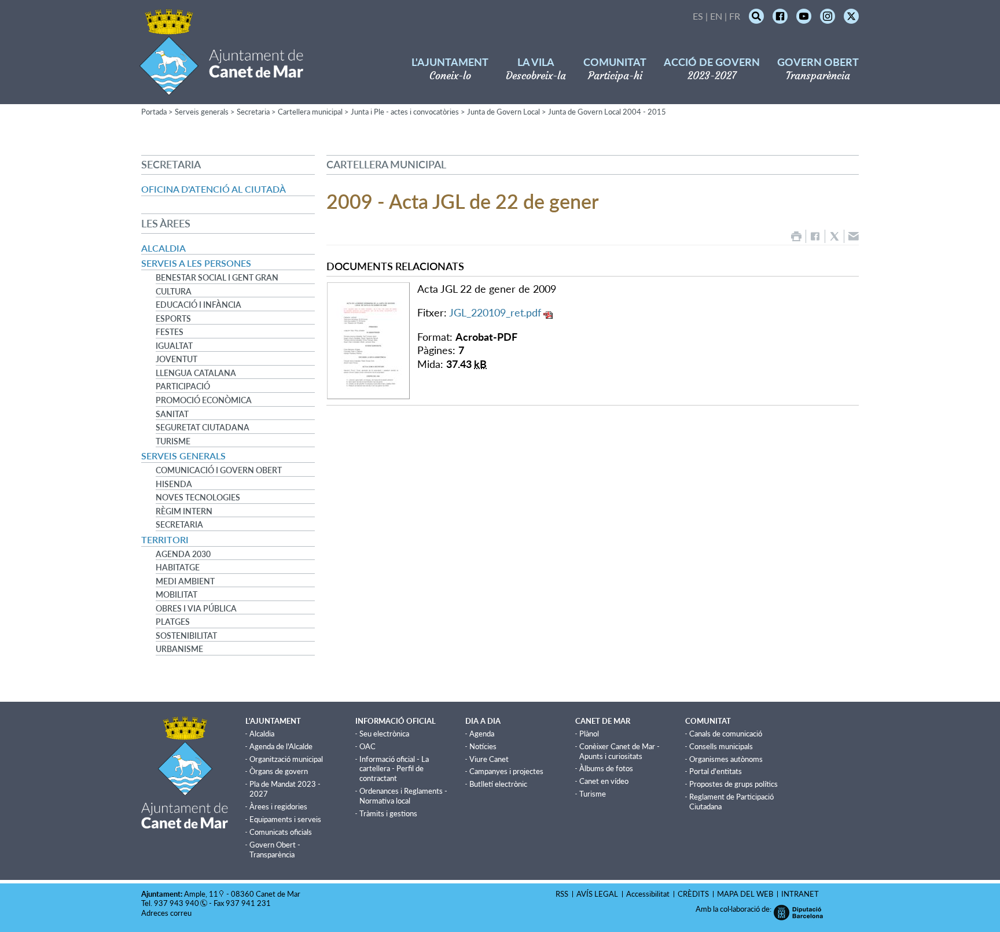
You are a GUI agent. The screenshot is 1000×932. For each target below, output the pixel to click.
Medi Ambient (185, 581)
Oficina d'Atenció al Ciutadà (213, 188)
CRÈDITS (693, 893)
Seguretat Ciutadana (202, 427)
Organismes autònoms (726, 759)
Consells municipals (721, 746)
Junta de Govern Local (503, 111)
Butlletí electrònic (498, 784)
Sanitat (172, 414)
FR (734, 15)
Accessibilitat (648, 893)
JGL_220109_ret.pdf (495, 312)
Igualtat (174, 346)
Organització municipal (286, 759)
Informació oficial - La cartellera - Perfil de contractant (394, 768)
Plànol (589, 733)
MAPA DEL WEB (745, 893)
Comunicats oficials (280, 832)
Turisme (173, 441)
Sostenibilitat (186, 635)
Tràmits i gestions (388, 813)
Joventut (176, 359)
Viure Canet (489, 759)
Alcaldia (163, 247)
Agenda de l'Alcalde (280, 746)
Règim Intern (184, 511)
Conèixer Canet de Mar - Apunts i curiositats (619, 751)
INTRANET (800, 893)
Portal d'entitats (715, 771)
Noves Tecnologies (198, 497)
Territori (165, 539)
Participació (183, 386)
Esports (173, 318)
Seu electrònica (384, 733)
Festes (169, 332)
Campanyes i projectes (506, 771)
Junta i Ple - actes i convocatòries (405, 111)
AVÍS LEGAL (597, 893)
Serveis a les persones (196, 262)
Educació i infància (198, 305)
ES (698, 15)
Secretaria (253, 111)
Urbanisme (179, 649)
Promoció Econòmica (204, 400)
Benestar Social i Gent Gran (217, 277)
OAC (367, 746)
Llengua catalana (196, 373)
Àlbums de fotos (606, 768)
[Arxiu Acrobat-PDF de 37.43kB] (368, 339)
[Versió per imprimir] (796, 236)
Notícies (483, 746)
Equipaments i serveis (285, 819)
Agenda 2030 (183, 554)
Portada (154, 111)
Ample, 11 (201, 893)
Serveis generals (202, 111)
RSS (562, 893)
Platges (173, 622)
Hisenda (174, 484)
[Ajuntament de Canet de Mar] (221, 88)
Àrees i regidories (278, 806)
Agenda (481, 733)
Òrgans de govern (278, 771)
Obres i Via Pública (196, 608)
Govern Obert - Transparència (274, 849)
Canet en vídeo (603, 781)
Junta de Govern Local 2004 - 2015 (607, 111)
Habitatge (178, 567)
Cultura (174, 291)
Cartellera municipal (310, 111)
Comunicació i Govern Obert (219, 470)
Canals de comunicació (725, 733)
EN (716, 15)
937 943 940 (176, 903)
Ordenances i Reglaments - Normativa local (403, 795)
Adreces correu (167, 913)
